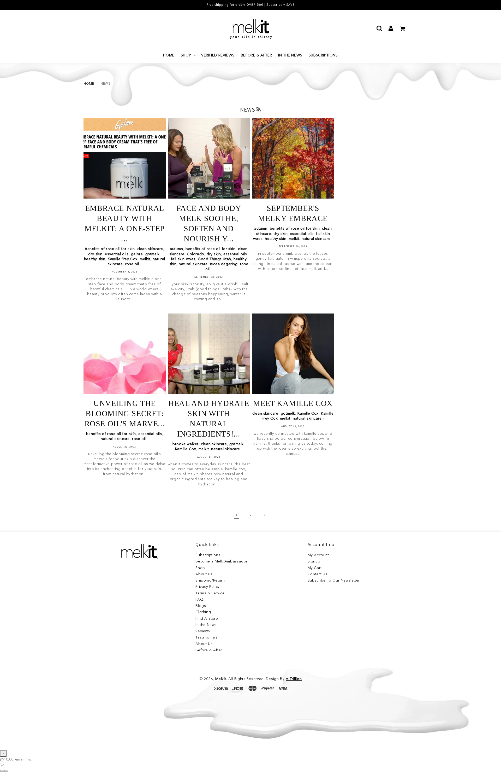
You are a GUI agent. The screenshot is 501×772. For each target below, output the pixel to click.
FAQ (199, 599)
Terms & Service (209, 593)
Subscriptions (207, 555)
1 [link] (236, 515)
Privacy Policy (207, 586)
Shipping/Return (210, 580)
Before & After (208, 650)
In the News (206, 624)
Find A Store (206, 618)
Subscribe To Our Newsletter (334, 580)
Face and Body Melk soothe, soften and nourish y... (208, 223)
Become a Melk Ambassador (221, 561)
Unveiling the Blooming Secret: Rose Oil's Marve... (125, 413)
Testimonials (206, 637)
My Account (318, 555)
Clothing (203, 612)
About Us (203, 574)
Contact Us (317, 574)
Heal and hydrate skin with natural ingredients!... (208, 418)
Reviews (202, 631)
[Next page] (264, 515)
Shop (200, 567)
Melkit (220, 678)
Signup (314, 561)
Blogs (200, 605)
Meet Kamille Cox (293, 403)
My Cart (315, 567)
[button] (188, 55)
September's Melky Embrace (293, 213)
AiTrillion (294, 678)
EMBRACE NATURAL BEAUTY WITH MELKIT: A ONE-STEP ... (125, 223)
